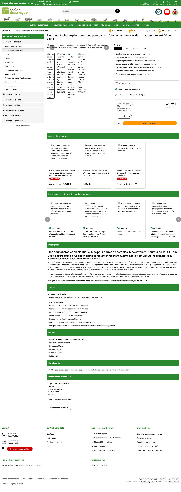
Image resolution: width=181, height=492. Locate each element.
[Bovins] (28, 19)
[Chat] (77, 19)
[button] (79, 46)
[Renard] (115, 19)
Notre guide (51, 438)
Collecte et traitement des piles (149, 450)
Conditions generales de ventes (149, 434)
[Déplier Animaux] (131, 25)
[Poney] (17, 19)
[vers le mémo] (119, 123)
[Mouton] (39, 19)
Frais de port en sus (124, 83)
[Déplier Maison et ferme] (92, 25)
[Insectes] (175, 19)
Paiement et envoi (144, 438)
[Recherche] (117, 11)
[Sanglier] (93, 19)
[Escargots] (168, 19)
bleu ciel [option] (136, 48)
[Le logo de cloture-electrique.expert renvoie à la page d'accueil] (31, 11)
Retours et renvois (174, 482)
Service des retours (54, 442)
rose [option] (145, 48)
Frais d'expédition (170, 478)
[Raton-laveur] (125, 19)
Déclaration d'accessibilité (147, 446)
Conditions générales (10, 479)
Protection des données (58, 479)
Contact (50, 434)
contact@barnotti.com (60, 399)
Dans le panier (151, 123)
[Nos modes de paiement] (22, 465)
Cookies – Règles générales (12, 483)
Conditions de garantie (146, 442)
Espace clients (13, 443)
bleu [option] (126, 48)
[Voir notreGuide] (175, 12)
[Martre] (134, 19)
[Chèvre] (49, 19)
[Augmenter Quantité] (129, 116)
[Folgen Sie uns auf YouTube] (3, 449)
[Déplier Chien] (120, 25)
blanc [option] (118, 48)
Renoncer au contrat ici (19, 449)
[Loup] (104, 19)
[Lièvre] (84, 19)
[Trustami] (159, 12)
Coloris (117, 45)
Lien (48, 446)
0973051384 (13, 435)
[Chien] (67, 19)
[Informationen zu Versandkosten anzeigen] (100, 465)
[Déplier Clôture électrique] (49, 25)
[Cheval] (7, 19)
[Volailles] (58, 19)
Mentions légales (27, 479)
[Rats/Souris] (160, 19)
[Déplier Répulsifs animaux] (112, 25)
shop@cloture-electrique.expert (57, 4)
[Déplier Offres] (150, 25)
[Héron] (143, 19)
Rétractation (41, 479)
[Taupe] (152, 19)
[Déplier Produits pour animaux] (74, 25)
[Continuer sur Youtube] (167, 12)
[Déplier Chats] (140, 25)
